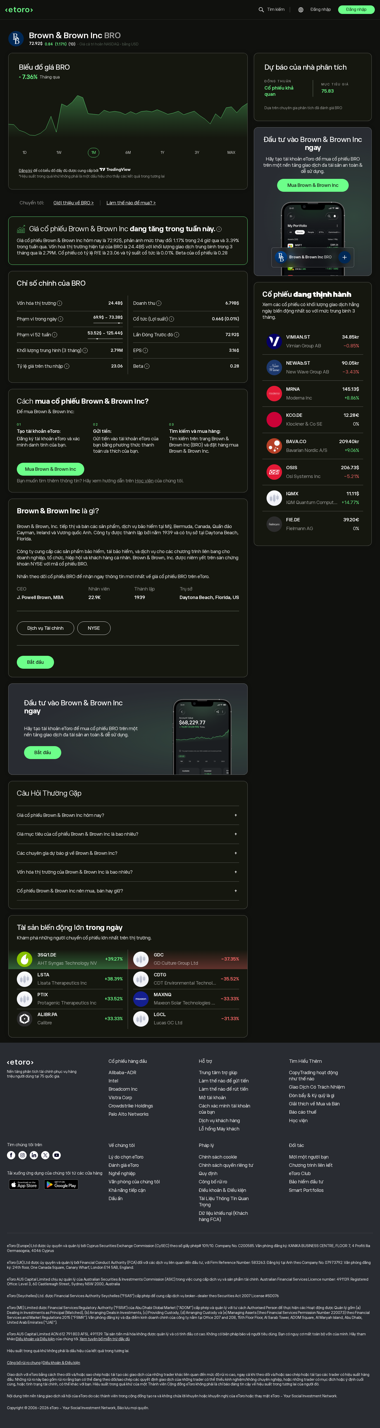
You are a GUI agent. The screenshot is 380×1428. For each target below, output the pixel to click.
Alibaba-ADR (122, 1072)
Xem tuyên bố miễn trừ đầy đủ (105, 1339)
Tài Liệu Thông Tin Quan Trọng (224, 1201)
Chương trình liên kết (311, 1165)
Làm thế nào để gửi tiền (224, 1080)
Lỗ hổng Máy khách (219, 1128)
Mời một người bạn (309, 1157)
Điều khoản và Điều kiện (35, 1339)
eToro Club (300, 1173)
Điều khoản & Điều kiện (222, 1190)
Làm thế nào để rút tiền (223, 1089)
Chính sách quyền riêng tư (226, 1165)
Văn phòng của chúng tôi (134, 1181)
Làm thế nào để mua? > (131, 202)
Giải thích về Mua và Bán (314, 1103)
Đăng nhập (321, 9)
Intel (113, 1080)
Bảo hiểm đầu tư (306, 1181)
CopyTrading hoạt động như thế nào (313, 1075)
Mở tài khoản (212, 1097)
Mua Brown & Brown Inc (312, 185)
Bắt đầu (35, 662)
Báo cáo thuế (302, 1112)
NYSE (94, 628)
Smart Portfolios (306, 1190)
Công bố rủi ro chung (24, 1363)
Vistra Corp (120, 1097)
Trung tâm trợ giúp (218, 1072)
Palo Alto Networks (129, 1114)
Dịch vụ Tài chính (45, 628)
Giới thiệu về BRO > (74, 202)
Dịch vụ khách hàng (219, 1120)
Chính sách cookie (218, 1157)
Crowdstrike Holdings (131, 1105)
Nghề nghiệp (122, 1173)
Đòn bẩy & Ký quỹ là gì (311, 1095)
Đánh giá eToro (124, 1165)
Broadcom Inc (123, 1089)
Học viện (144, 480)
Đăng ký (25, 171)
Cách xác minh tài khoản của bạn (224, 1109)
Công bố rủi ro (213, 1181)
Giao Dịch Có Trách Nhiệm (317, 1087)
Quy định (208, 1173)
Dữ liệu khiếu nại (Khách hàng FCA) (223, 1216)
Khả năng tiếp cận (127, 1190)
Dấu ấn (116, 1198)
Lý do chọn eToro (126, 1157)
